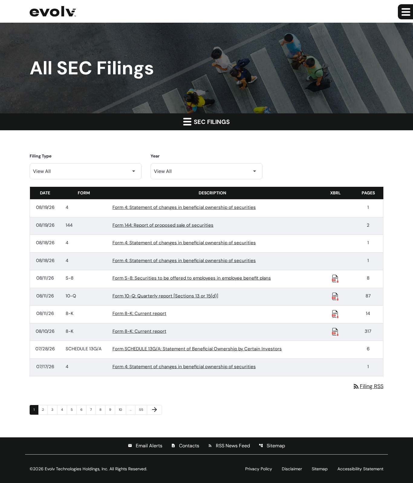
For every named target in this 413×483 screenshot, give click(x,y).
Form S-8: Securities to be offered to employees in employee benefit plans (191, 278)
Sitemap (272, 445)
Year (155, 156)
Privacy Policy (258, 469)
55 (142, 409)
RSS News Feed (229, 445)
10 (122, 409)
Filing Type (40, 156)
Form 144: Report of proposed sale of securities (162, 225)
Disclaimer (292, 469)
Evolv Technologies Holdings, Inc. (76, 469)
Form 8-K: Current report (139, 313)
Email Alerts (145, 445)
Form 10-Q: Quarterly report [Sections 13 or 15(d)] (165, 296)
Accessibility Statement (360, 469)
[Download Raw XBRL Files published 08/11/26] (335, 278)
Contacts (185, 445)
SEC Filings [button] (211, 122)
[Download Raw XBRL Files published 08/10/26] (335, 331)
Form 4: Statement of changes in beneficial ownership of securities (184, 207)
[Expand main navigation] (405, 11)
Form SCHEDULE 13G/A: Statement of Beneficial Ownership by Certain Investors (197, 349)
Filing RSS (368, 386)
